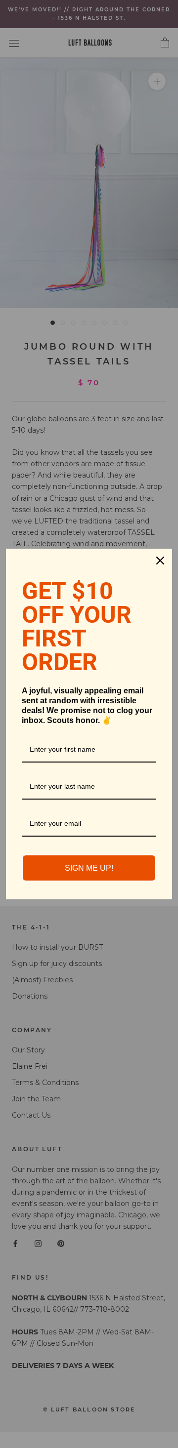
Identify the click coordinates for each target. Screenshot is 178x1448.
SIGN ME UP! (89, 868)
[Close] (160, 560)
